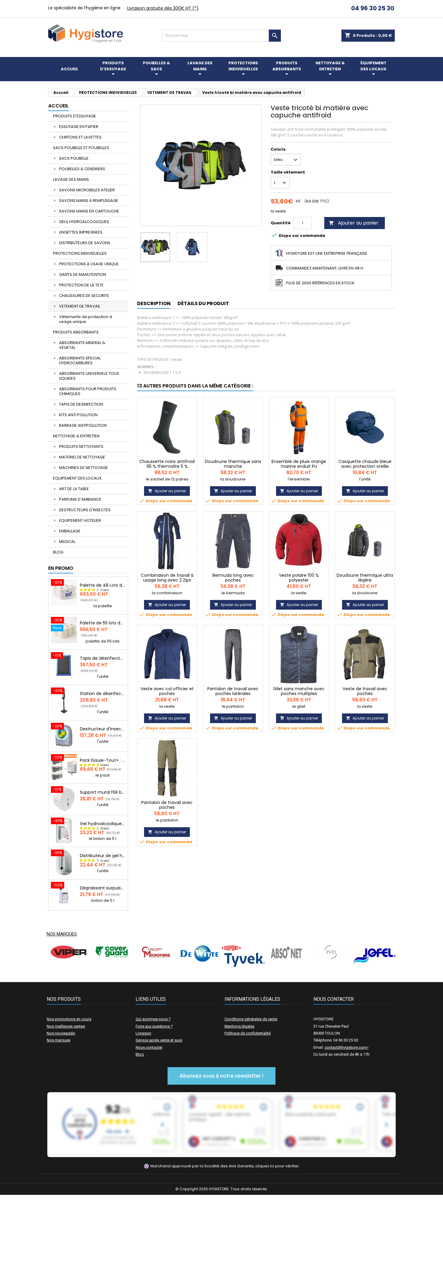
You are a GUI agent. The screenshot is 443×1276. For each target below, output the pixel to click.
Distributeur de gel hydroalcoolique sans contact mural (102, 855)
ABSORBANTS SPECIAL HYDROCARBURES (80, 360)
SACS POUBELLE (74, 158)
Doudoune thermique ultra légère (365, 577)
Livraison (143, 1033)
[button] (221, 1076)
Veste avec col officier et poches (167, 691)
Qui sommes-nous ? (153, 1019)
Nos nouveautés (61, 1033)
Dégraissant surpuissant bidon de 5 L (102, 887)
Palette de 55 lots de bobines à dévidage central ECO (102, 622)
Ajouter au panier (354, 222)
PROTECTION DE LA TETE (81, 285)
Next (387, 956)
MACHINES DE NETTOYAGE (83, 468)
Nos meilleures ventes (66, 1026)
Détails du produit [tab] (203, 303)
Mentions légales (239, 1026)
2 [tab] (225, 971)
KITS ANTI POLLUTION (78, 415)
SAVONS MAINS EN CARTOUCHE (89, 211)
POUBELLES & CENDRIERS (82, 169)
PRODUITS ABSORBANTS (76, 332)
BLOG (58, 552)
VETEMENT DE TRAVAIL (79, 306)
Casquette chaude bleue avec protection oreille (364, 463)
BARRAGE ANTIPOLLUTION (83, 425)
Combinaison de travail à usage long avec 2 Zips (167, 577)
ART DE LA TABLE (74, 489)
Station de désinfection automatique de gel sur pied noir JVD (102, 693)
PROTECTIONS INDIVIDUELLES (80, 253)
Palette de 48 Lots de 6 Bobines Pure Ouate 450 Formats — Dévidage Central (102, 585)
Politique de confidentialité (248, 1033)
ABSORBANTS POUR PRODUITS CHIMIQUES (87, 391)
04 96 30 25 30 (372, 8)
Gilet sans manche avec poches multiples (299, 691)
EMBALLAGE (69, 531)
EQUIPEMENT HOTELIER (80, 520)
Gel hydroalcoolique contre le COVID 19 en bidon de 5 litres (102, 823)
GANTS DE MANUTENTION (82, 274)
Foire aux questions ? (154, 1026)
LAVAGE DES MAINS (71, 179)
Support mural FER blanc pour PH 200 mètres (102, 792)
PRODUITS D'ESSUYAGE (74, 116)
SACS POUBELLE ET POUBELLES (81, 148)
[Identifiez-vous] (334, 9)
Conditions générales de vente (251, 1019)
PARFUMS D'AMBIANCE (80, 499)
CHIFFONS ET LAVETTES (80, 137)
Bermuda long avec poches (233, 577)
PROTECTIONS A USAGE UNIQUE (89, 264)
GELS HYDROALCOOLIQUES (84, 222)
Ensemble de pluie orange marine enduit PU (299, 463)
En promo (60, 568)
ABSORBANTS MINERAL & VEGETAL (82, 345)
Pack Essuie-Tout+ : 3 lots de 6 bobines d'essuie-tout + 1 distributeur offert (102, 760)
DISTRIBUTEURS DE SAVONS (84, 243)
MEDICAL (67, 541)
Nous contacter (149, 1047)
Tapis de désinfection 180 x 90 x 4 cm (102, 658)
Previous (56, 956)
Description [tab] (154, 303)
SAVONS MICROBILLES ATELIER (87, 190)
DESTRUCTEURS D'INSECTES (85, 510)
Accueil (58, 105)
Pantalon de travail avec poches (167, 804)
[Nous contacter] (341, 9)
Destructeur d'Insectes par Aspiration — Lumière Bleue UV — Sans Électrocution (102, 728)
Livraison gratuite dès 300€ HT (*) (163, 8)
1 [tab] (218, 971)
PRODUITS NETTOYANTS (81, 446)
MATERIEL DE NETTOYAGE (82, 457)
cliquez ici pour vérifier (277, 1166)
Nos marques (62, 934)
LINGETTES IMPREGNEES (80, 232)
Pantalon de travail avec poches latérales (233, 691)
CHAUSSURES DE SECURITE (84, 295)
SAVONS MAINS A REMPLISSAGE (88, 200)
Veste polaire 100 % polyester (299, 577)
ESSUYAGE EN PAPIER (78, 126)
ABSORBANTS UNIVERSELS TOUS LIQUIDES (89, 376)
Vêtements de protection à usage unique (85, 319)
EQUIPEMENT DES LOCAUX (77, 478)
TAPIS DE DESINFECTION (81, 404)
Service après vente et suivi (159, 1040)
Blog (140, 1054)
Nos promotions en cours (69, 1019)
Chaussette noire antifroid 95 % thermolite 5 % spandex (167, 466)
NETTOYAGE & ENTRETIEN (76, 436)
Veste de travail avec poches (365, 691)
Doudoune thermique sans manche (233, 463)
